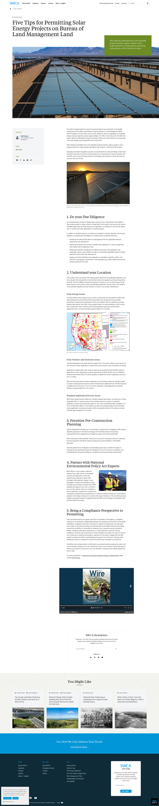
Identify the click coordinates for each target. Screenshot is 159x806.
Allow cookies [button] (7, 798)
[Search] (129, 3)
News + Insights (17, 8)
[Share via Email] (27, 160)
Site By (59, 802)
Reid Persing (76, 558)
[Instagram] (94, 657)
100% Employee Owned (106, 3)
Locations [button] (124, 3)
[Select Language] (147, 3)
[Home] (10, 8)
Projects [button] (43, 3)
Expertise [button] (35, 3)
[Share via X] (20, 160)
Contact (117, 3)
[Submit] (116, 648)
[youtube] (36, 798)
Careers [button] (50, 3)
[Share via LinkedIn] (24, 160)
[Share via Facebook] (17, 160)
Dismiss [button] (15, 798)
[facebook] (30, 798)
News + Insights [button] (61, 3)
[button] (8, 801)
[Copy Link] (31, 160)
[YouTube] (102, 657)
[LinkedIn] (91, 657)
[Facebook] (98, 657)
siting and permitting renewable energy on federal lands (100, 555)
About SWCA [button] (26, 3)
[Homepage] (14, 3)
